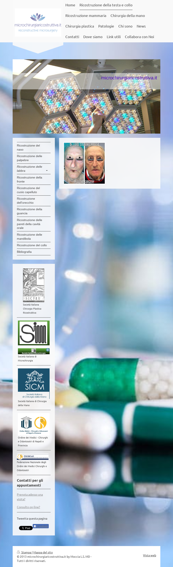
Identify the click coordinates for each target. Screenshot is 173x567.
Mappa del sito (43, 552)
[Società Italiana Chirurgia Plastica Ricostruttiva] (34, 285)
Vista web (149, 555)
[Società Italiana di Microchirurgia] (34, 351)
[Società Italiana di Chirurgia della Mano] (34, 383)
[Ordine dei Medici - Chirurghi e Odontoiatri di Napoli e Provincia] (34, 424)
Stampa (26, 552)
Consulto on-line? (28, 507)
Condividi (42, 526)
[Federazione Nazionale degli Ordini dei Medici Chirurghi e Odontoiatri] (33, 456)
